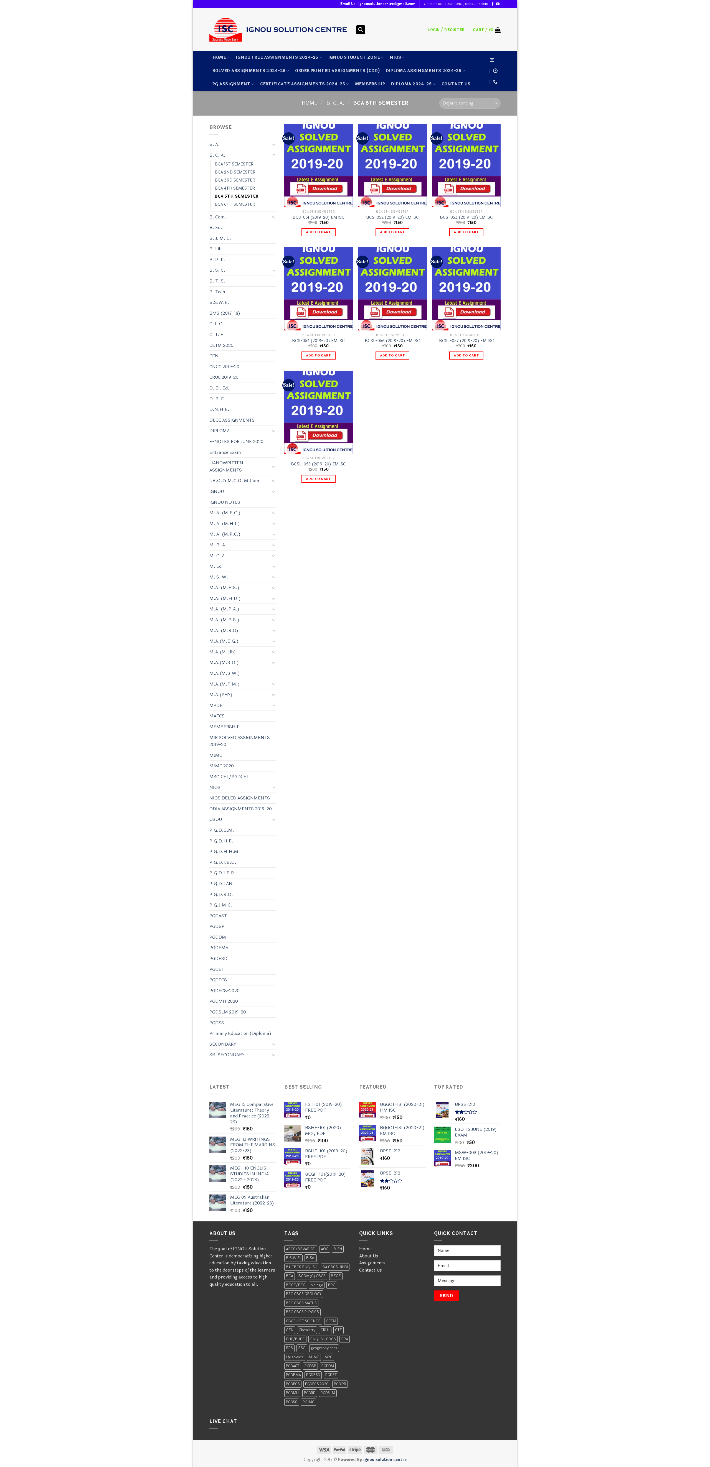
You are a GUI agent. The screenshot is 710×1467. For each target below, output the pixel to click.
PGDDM (217, 937)
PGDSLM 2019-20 (227, 1011)
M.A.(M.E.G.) (224, 641)
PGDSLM (328, 1393)
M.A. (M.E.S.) (224, 587)
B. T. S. (217, 280)
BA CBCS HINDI (335, 1267)
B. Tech (217, 291)
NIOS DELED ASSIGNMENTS (239, 797)
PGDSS (216, 1022)
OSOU (215, 819)
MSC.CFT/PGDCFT (229, 776)
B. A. (214, 144)
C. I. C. (216, 323)
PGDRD (309, 1393)
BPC (331, 1285)
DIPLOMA (219, 430)
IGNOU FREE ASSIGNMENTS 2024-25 (277, 57)
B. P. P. (217, 259)
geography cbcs (324, 1348)
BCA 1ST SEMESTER (234, 164)
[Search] (361, 29)
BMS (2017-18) (224, 313)
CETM (331, 1321)
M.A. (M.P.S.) (224, 619)
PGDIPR (340, 1384)
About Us (368, 1255)
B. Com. (217, 216)
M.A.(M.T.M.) (224, 684)
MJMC (215, 755)
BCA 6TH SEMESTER (235, 204)
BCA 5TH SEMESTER (236, 196)
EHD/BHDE (295, 1339)
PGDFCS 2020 (317, 1384)
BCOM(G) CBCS (312, 1276)
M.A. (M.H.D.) (225, 598)
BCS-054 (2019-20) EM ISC (318, 341)
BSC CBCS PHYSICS (302, 1312)
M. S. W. (218, 577)
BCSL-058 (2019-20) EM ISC (318, 464)
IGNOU (216, 491)
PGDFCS (218, 979)
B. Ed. (215, 227)
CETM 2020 (221, 345)
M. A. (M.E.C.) (224, 512)
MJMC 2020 (221, 765)
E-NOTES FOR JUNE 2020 (236, 441)
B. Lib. (216, 248)
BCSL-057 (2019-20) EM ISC (466, 341)
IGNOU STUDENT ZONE (354, 57)
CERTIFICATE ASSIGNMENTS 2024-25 (302, 84)
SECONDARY (222, 1044)
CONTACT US (456, 84)
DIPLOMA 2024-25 (411, 84)
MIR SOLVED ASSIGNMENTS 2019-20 (239, 741)
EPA (344, 1339)
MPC (328, 1357)
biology (317, 1285)
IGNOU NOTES (224, 502)
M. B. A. (218, 544)
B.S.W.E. (219, 302)
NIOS (395, 57)
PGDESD (218, 958)
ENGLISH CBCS (323, 1339)
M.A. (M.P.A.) (224, 608)
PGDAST (218, 915)
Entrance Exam (225, 452)
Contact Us (370, 1270)
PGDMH (292, 1393)
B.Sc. (310, 1258)
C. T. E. (217, 334)
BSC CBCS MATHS (301, 1303)
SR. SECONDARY (226, 1054)
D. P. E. (217, 398)
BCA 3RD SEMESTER (235, 180)
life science (294, 1357)
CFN (214, 355)
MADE (215, 705)
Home (219, 57)
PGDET (216, 969)
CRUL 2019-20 (224, 377)
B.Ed (338, 1249)
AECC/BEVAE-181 (301, 1249)
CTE (338, 1330)
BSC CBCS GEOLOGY (303, 1294)
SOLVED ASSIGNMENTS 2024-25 (249, 71)
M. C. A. (217, 555)
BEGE (336, 1276)
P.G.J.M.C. (220, 904)
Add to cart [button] (318, 232)
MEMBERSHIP (370, 84)
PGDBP (216, 926)
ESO (302, 1348)
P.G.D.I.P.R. (222, 872)
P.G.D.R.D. (221, 894)
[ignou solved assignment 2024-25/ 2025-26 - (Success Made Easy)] (278, 29)
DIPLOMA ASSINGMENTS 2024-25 (424, 71)
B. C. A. (335, 103)
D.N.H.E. (219, 409)
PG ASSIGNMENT (231, 84)
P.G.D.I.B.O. (222, 862)
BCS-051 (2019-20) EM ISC (318, 217)
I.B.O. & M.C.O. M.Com (234, 480)
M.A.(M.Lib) (222, 651)
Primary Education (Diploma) (240, 1033)
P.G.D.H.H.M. (224, 851)
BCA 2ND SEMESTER (235, 172)
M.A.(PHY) (220, 694)
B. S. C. (217, 270)
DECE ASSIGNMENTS (232, 420)
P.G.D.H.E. (221, 840)
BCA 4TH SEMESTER (235, 188)
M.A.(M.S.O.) (224, 662)
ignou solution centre (385, 1459)
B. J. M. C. (220, 238)
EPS (289, 1348)
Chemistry (307, 1330)
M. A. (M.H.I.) (224, 523)
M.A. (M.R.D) (223, 630)
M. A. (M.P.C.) (224, 534)
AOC (324, 1249)
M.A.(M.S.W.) (224, 673)
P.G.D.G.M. (221, 830)
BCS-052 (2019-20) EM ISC (392, 217)
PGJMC (309, 1402)
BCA (289, 1276)
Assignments (372, 1262)
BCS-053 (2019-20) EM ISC (466, 217)
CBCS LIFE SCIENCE (303, 1321)
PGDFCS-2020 (224, 990)
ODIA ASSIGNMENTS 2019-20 (240, 808)
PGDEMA (218, 947)
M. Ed (215, 566)
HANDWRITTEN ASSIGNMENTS (226, 466)
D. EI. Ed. (219, 387)
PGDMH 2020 (223, 1001)
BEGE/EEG (295, 1285)
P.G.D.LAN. (221, 883)
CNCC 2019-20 (224, 366)
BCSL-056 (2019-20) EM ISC (392, 341)
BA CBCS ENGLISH (301, 1267)
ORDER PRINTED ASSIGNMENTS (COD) (337, 71)
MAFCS (217, 715)
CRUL (325, 1330)
